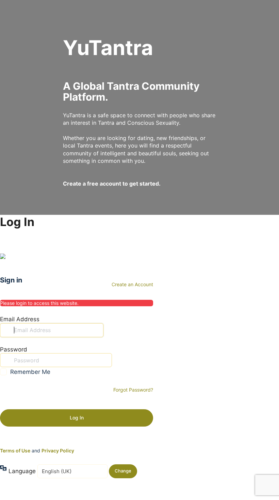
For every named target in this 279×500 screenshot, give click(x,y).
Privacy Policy (58, 450)
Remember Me (30, 371)
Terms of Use (15, 450)
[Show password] (118, 360)
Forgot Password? (133, 390)
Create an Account (132, 284)
